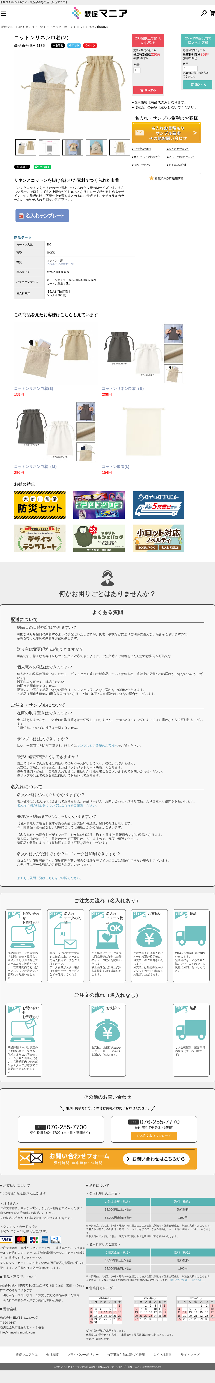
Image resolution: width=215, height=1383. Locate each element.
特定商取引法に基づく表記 (126, 1354)
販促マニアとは (27, 1354)
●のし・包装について (180, 157)
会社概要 (52, 1354)
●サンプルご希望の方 (146, 157)
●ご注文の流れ (141, 149)
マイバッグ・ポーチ (60, 27)
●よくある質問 (176, 165)
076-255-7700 (62, 1127)
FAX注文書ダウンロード (154, 1136)
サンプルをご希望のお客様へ (97, 745)
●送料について (141, 165)
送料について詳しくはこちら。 (187, 1280)
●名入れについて (177, 149)
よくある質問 (162, 1354)
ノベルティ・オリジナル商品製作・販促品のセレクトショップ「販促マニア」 (101, 1366)
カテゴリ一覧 (34, 27)
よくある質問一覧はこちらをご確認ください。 (50, 878)
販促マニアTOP (11, 27)
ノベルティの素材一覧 (60, 264)
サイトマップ (190, 1354)
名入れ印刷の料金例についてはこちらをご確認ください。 (58, 805)
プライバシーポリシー (83, 1354)
